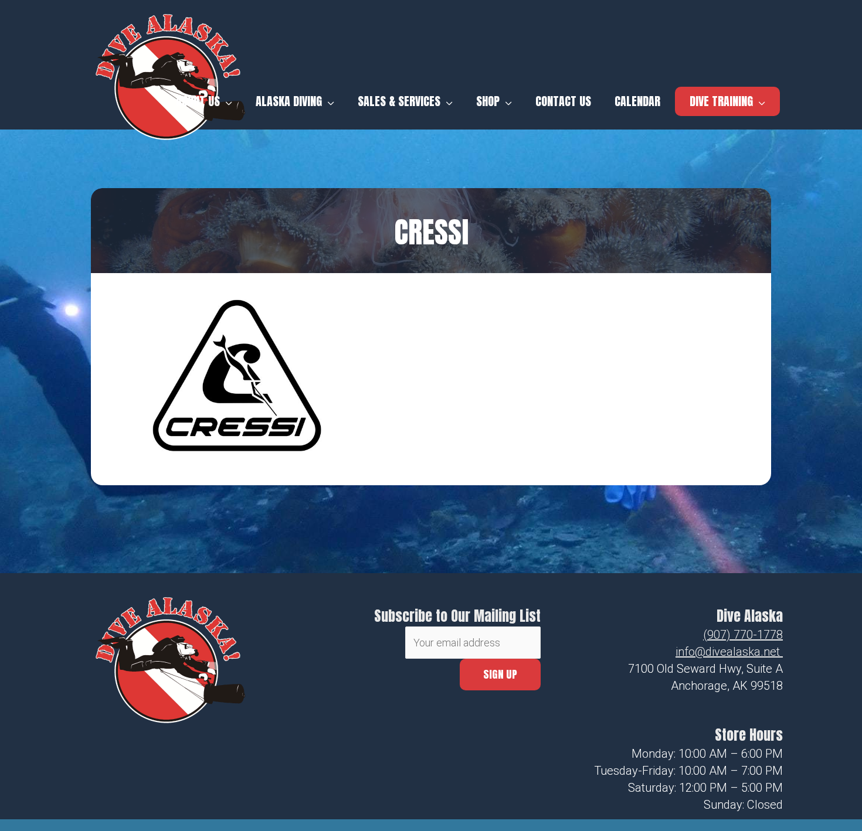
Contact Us (563, 101)
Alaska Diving (289, 101)
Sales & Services (399, 101)
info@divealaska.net (728, 652)
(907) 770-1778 (743, 635)
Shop (488, 101)
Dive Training (721, 101)
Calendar (637, 101)
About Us (198, 101)
